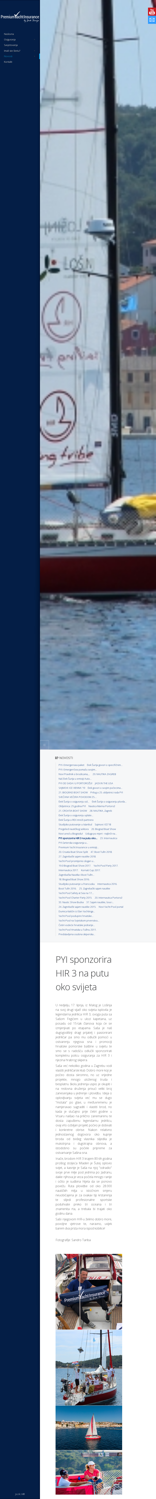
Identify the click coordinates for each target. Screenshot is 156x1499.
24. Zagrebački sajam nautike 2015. (77, 906)
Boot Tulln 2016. (67, 888)
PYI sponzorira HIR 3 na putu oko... (78, 838)
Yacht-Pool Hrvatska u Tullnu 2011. (77, 929)
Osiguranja (19, 39)
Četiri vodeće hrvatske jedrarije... (77, 925)
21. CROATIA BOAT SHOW (73, 810)
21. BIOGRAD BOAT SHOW (73, 792)
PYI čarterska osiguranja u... (73, 842)
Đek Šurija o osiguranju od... (74, 801)
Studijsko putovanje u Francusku (77, 884)
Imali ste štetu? (19, 50)
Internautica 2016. (107, 884)
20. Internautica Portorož (108, 897)
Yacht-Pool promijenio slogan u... (77, 861)
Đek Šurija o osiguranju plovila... (109, 801)
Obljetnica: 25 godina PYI (72, 806)
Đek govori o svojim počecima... (105, 788)
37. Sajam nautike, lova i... (100, 902)
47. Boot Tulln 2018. (101, 852)
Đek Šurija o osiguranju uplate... (76, 815)
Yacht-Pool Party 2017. (106, 865)
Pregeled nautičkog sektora (74, 829)
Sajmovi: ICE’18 (103, 824)
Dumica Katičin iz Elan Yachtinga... (77, 911)
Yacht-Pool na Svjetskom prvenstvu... (79, 920)
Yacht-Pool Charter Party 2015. (75, 897)
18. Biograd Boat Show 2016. (74, 879)
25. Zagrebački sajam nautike (94, 888)
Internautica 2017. (68, 870)
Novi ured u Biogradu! (71, 833)
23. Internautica (108, 838)
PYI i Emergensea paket (71, 765)
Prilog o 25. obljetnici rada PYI (106, 792)
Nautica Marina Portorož (101, 806)
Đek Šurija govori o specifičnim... (105, 765)
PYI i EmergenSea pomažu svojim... (78, 769)
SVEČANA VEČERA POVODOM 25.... (78, 797)
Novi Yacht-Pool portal (111, 906)
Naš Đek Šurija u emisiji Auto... (75, 778)
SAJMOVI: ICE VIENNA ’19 (72, 788)
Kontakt (8, 61)
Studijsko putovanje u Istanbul (75, 824)
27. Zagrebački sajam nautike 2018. (77, 856)
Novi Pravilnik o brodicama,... (74, 774)
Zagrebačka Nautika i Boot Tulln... (76, 874)
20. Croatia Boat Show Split (73, 852)
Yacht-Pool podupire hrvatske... (76, 916)
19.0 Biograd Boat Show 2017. (75, 865)
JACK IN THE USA (104, 783)
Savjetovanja (11, 45)
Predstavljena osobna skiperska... (77, 934)
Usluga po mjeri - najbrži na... (101, 833)
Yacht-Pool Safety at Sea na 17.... (76, 893)
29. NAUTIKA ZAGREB (104, 774)
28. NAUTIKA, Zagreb (101, 810)
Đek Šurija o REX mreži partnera (76, 820)
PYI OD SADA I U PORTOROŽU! (75, 783)
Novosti (19, 56)
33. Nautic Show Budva (71, 902)
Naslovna (9, 34)
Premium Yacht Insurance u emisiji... (79, 847)
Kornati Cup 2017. (90, 870)
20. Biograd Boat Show (103, 829)
